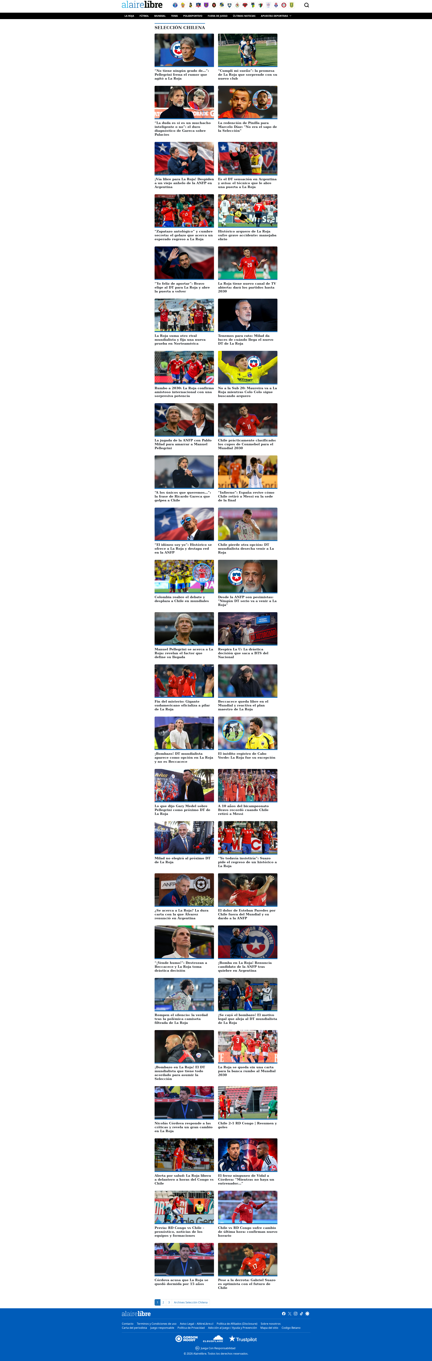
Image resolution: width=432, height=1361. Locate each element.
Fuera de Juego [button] (217, 15)
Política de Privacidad (191, 1328)
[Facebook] (284, 1313)
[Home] (143, 5)
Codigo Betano (291, 1328)
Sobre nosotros (271, 1324)
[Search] (306, 5)
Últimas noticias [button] (244, 15)
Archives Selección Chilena (191, 1302)
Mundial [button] (160, 15)
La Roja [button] (129, 15)
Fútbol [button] (144, 15)
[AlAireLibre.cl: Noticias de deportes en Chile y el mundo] (136, 1313)
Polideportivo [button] (192, 15)
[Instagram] (296, 1313)
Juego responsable (162, 1328)
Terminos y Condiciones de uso (157, 1324)
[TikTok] (301, 1313)
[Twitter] (290, 1313)
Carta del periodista (134, 1328)
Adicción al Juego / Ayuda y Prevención (232, 1328)
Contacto (127, 1324)
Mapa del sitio (269, 1328)
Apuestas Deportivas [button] (274, 15)
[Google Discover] (307, 1313)
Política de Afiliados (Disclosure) (237, 1324)
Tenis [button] (174, 15)
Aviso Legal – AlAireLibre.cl (196, 1324)
